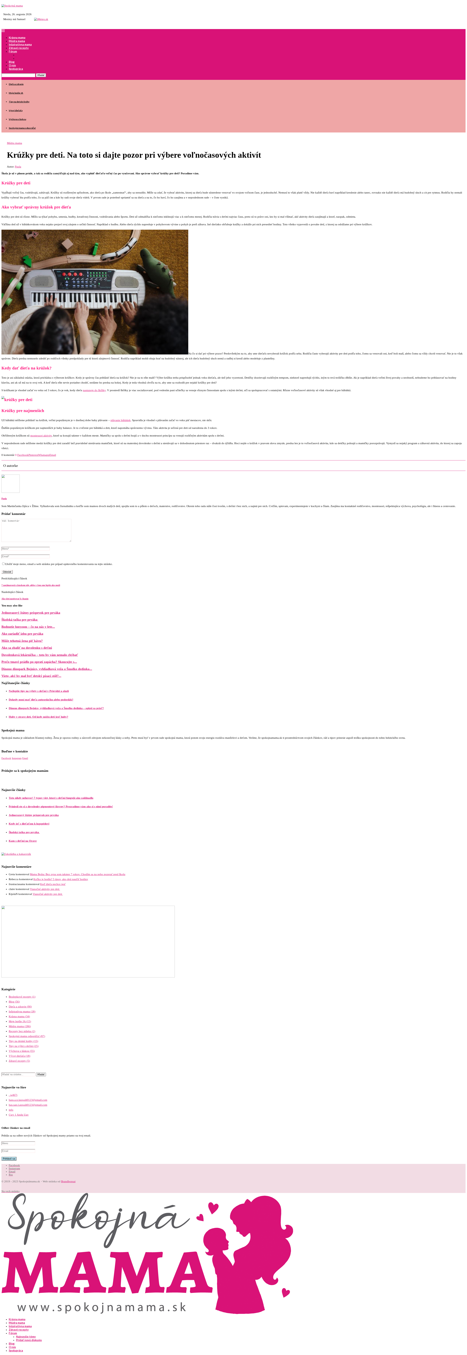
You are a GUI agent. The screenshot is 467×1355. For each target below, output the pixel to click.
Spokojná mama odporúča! (22, 128)
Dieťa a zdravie (16, 84)
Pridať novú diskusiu (29, 58)
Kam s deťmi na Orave (23, 840)
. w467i (13, 1095)
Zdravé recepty (19, 48)
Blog (12, 61)
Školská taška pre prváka (19, 619)
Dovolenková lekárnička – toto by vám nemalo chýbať (39, 655)
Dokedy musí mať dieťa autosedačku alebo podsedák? (41, 699)
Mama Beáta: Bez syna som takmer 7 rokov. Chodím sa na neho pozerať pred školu (77, 874)
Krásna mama (17, 37)
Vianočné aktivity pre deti (45, 889)
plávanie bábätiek (121, 420)
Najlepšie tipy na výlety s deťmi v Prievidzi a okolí (39, 691)
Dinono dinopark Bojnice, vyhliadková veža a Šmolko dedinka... (46, 669)
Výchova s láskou (17, 119)
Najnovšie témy (26, 54)
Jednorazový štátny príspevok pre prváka (30, 612)
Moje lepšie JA (16, 93)
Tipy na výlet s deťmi (23, 1046)
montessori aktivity (41, 435)
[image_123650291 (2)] (88, 976)
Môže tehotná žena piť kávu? (22, 641)
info (11, 1109)
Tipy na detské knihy (19, 101)
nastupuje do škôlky (94, 390)
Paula (18, 166)
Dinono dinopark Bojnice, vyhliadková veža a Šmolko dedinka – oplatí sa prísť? (56, 708)
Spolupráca (16, 68)
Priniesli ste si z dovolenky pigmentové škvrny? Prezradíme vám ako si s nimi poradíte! (61, 806)
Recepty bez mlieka (22, 1031)
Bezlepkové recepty (22, 996)
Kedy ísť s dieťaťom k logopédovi (29, 823)
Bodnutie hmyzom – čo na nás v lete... (28, 627)
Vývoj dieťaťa (15, 110)
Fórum (13, 51)
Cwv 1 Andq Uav (19, 1114)
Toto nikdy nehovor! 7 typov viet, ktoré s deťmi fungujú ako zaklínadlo (51, 797)
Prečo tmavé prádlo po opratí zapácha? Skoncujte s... (39, 662)
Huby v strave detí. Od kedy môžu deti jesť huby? (38, 716)
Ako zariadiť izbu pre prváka (22, 633)
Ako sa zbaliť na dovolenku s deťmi (26, 648)
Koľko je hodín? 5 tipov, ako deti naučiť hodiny (60, 879)
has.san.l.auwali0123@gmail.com (28, 1104)
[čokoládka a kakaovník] (16, 854)
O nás (12, 65)
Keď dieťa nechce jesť (52, 884)
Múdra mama (17, 41)
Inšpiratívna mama (20, 44)
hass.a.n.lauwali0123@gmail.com (28, 1099)
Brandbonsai (68, 1181)
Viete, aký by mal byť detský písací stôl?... (31, 676)
